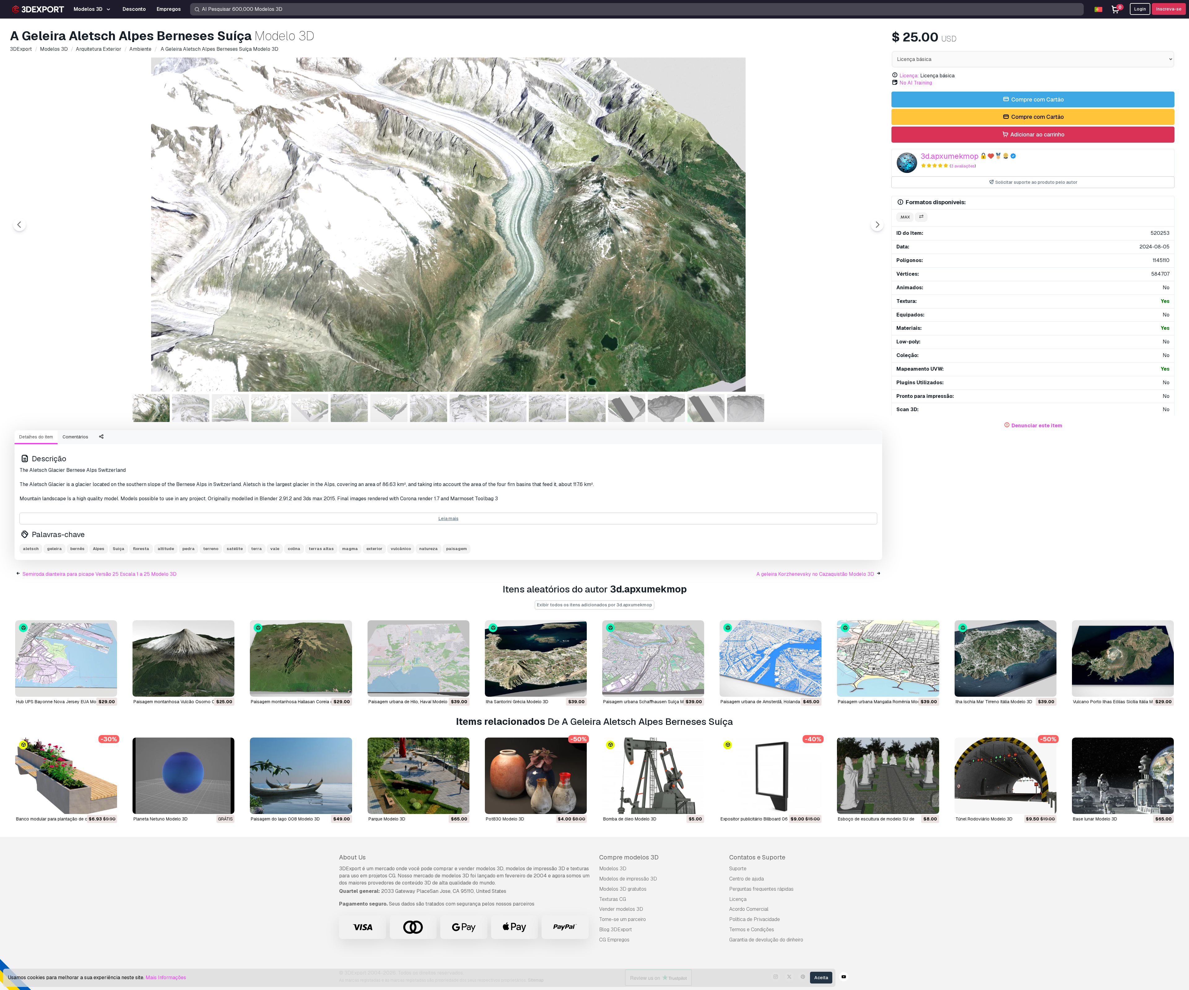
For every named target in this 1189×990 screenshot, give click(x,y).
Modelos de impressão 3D (628, 879)
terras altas (321, 548)
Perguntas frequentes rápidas (761, 889)
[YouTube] (844, 977)
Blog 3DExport (615, 929)
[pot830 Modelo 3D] (536, 776)
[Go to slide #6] (349, 408)
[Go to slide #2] (190, 408)
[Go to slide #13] (626, 408)
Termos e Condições (751, 929)
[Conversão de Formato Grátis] (921, 217)
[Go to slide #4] (270, 408)
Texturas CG (612, 899)
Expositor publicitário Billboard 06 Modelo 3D (766, 819)
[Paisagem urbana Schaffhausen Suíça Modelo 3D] (653, 658)
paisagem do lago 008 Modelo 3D (285, 819)
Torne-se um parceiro (622, 919)
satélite (235, 548)
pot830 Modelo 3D (505, 819)
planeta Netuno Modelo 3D (160, 819)
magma (350, 548)
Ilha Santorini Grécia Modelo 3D (517, 701)
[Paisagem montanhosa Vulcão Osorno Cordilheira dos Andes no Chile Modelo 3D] (183, 658)
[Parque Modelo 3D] (418, 776)
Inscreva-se (1169, 9)
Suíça (118, 548)
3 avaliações (963, 166)
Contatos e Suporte (757, 857)
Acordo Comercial (749, 909)
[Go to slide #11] (547, 408)
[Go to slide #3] (230, 408)
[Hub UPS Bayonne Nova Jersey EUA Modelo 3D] (66, 658)
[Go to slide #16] (745, 408)
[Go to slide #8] (428, 408)
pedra (188, 548)
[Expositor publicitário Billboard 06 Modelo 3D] (770, 776)
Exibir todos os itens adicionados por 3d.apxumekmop (594, 605)
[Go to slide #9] (468, 408)
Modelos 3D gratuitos (623, 889)
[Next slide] (877, 224)
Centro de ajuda (746, 879)
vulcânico (401, 548)
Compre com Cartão (1037, 99)
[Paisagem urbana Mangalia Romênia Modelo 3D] (888, 658)
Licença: (909, 75)
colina (294, 548)
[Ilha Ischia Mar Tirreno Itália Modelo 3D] (1005, 658)
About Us (352, 857)
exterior (374, 548)
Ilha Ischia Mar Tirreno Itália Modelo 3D (994, 701)
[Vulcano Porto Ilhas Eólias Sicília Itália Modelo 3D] (1123, 658)
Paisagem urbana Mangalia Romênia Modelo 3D (885, 701)
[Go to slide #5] (309, 408)
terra (256, 548)
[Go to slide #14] (666, 408)
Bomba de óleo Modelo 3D (629, 819)
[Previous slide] (19, 224)
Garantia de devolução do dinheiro (766, 939)
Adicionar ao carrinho (1037, 134)
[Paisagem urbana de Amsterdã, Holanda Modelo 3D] (770, 658)
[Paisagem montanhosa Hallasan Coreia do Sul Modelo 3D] (301, 658)
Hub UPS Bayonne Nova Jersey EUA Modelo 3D (64, 701)
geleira (54, 548)
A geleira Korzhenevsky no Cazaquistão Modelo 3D (815, 574)
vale (274, 548)
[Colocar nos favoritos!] (108, 688)
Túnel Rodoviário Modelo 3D (984, 819)
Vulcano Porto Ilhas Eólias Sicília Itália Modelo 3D (1122, 701)
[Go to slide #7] (388, 408)
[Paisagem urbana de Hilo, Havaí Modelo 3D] (418, 658)
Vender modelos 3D (621, 909)
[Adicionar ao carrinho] (95, 688)
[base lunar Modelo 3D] (1123, 776)
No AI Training (915, 83)
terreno (210, 548)
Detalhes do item (36, 437)
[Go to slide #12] (587, 408)
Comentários (75, 437)
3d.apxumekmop (949, 156)
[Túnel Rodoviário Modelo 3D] (1005, 776)
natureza (428, 548)
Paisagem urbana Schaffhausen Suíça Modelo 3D (652, 701)
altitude (166, 548)
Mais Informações (166, 977)
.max (905, 217)
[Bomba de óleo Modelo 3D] (653, 776)
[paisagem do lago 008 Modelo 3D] (301, 776)
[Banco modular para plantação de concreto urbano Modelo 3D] (66, 776)
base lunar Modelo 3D (1095, 819)
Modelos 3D (612, 868)
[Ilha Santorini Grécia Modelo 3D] (536, 658)
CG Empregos (614, 939)
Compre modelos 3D (629, 857)
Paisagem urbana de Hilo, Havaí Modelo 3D (411, 701)
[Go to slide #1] (151, 408)
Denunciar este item (1037, 425)
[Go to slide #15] (706, 408)
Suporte (738, 868)
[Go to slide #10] (507, 408)
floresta (141, 548)
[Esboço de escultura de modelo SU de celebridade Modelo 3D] (888, 776)
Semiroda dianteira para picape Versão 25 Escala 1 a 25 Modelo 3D (99, 574)
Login (1140, 9)
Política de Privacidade (754, 919)
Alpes (98, 548)
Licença (738, 899)
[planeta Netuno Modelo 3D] (183, 776)
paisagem (456, 548)
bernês (77, 548)
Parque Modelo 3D (386, 819)
